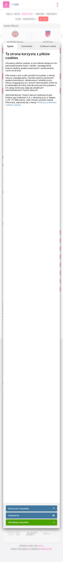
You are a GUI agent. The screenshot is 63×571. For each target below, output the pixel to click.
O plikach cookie (48, 46)
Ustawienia (26, 46)
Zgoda (10, 46)
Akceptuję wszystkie (18, 522)
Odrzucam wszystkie (18, 508)
